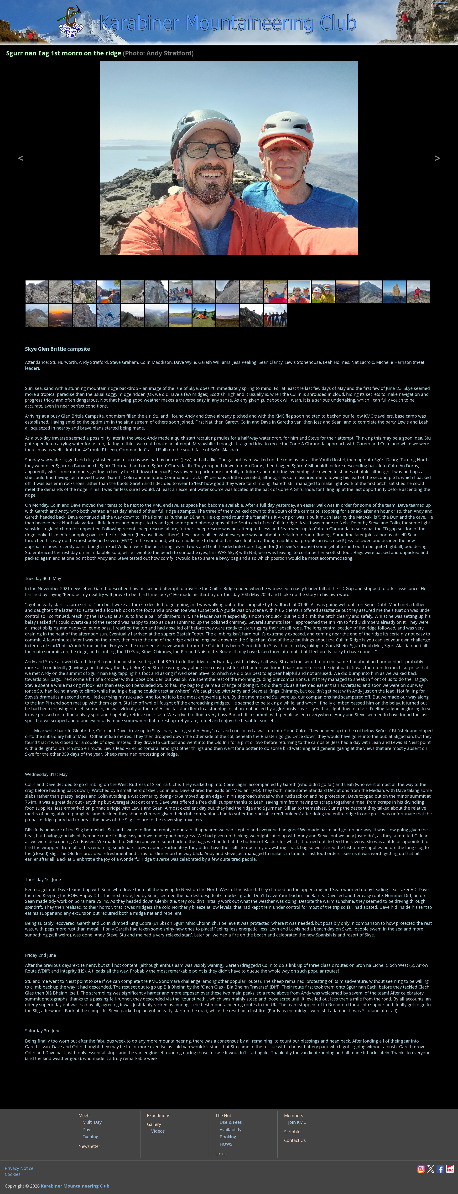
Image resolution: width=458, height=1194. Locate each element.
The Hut (223, 1115)
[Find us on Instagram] (422, 1168)
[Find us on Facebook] (441, 1168)
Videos (158, 1131)
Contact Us (295, 1140)
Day (86, 1129)
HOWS (226, 1144)
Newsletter (89, 1146)
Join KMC (297, 1122)
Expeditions (158, 1115)
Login (441, 6)
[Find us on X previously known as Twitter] (432, 1168)
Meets (84, 1115)
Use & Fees (231, 1122)
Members (293, 1115)
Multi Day (92, 1122)
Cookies (13, 1174)
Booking (228, 1137)
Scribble (292, 1132)
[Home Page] (71, 22)
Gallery (154, 1124)
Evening (90, 1137)
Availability (230, 1129)
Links (220, 1153)
